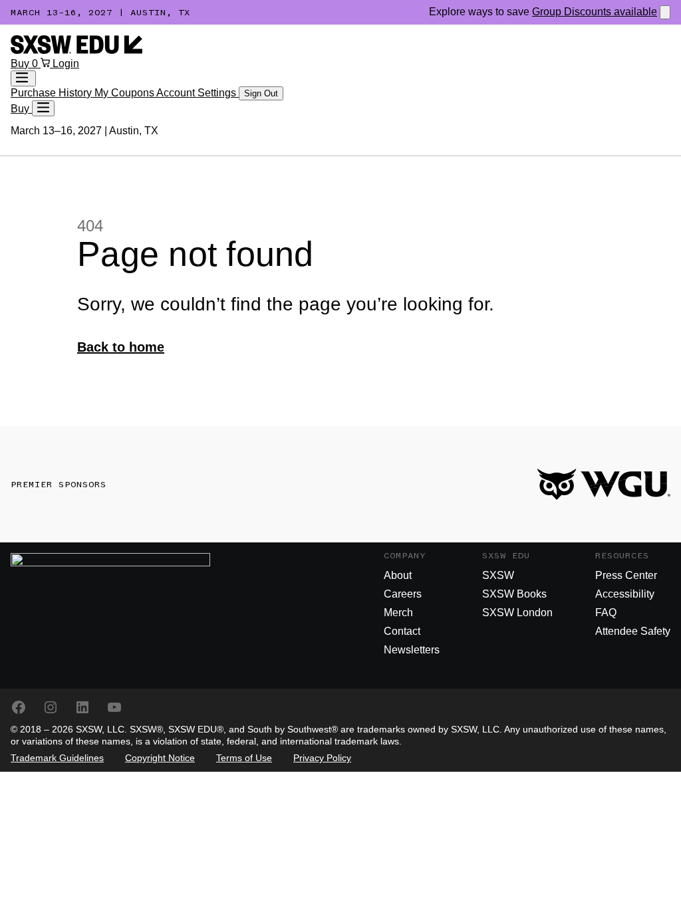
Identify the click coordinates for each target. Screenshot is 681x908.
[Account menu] (23, 78)
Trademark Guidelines (57, 757)
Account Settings (197, 92)
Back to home (120, 347)
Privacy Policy (322, 757)
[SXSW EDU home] (76, 50)
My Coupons (125, 92)
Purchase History (52, 92)
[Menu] (43, 108)
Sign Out (261, 93)
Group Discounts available (594, 11)
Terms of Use (244, 757)
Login (66, 63)
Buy (21, 63)
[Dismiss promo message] (665, 12)
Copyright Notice (160, 757)
